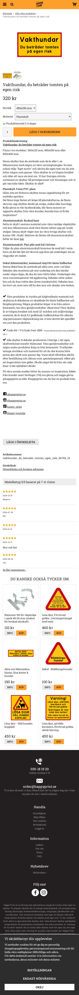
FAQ (39, 856)
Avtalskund (39, 824)
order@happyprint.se (39, 786)
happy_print (14, 406)
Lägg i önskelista (20, 442)
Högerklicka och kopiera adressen (23, 469)
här (22, 239)
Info (10, 633)
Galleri (39, 844)
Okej (39, 987)
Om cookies (39, 820)
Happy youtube (16, 413)
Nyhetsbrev (39, 872)
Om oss (39, 848)
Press (39, 852)
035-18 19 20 (39, 769)
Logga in (39, 828)
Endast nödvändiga (39, 978)
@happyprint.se (16, 394)
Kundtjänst (39, 813)
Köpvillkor (39, 817)
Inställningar (39, 970)
